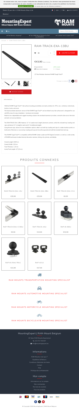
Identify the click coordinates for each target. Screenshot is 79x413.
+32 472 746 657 (40, 341)
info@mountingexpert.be (40, 343)
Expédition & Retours (39, 360)
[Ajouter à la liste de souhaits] (35, 53)
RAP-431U (39, 263)
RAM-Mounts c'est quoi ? (39, 357)
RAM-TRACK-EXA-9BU (39, 191)
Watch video (17, 92)
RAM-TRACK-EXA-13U (13, 191)
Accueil (3, 40)
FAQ (39, 368)
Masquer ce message (26, 6)
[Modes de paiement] (20, 396)
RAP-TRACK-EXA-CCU (66, 191)
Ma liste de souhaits (39, 387)
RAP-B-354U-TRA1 (13, 263)
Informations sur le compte (39, 381)
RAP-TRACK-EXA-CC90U (13, 227)
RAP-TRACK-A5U (39, 227)
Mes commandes (39, 384)
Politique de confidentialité (39, 371)
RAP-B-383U (66, 227)
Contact (39, 365)
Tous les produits (39, 390)
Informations (8, 99)
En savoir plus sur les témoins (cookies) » (48, 6)
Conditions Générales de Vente (39, 362)
